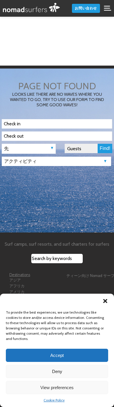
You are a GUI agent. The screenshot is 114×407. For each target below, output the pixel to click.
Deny (57, 371)
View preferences (57, 387)
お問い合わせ (86, 8)
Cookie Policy (54, 400)
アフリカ (17, 286)
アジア (15, 280)
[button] (105, 301)
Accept (57, 355)
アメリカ (17, 292)
